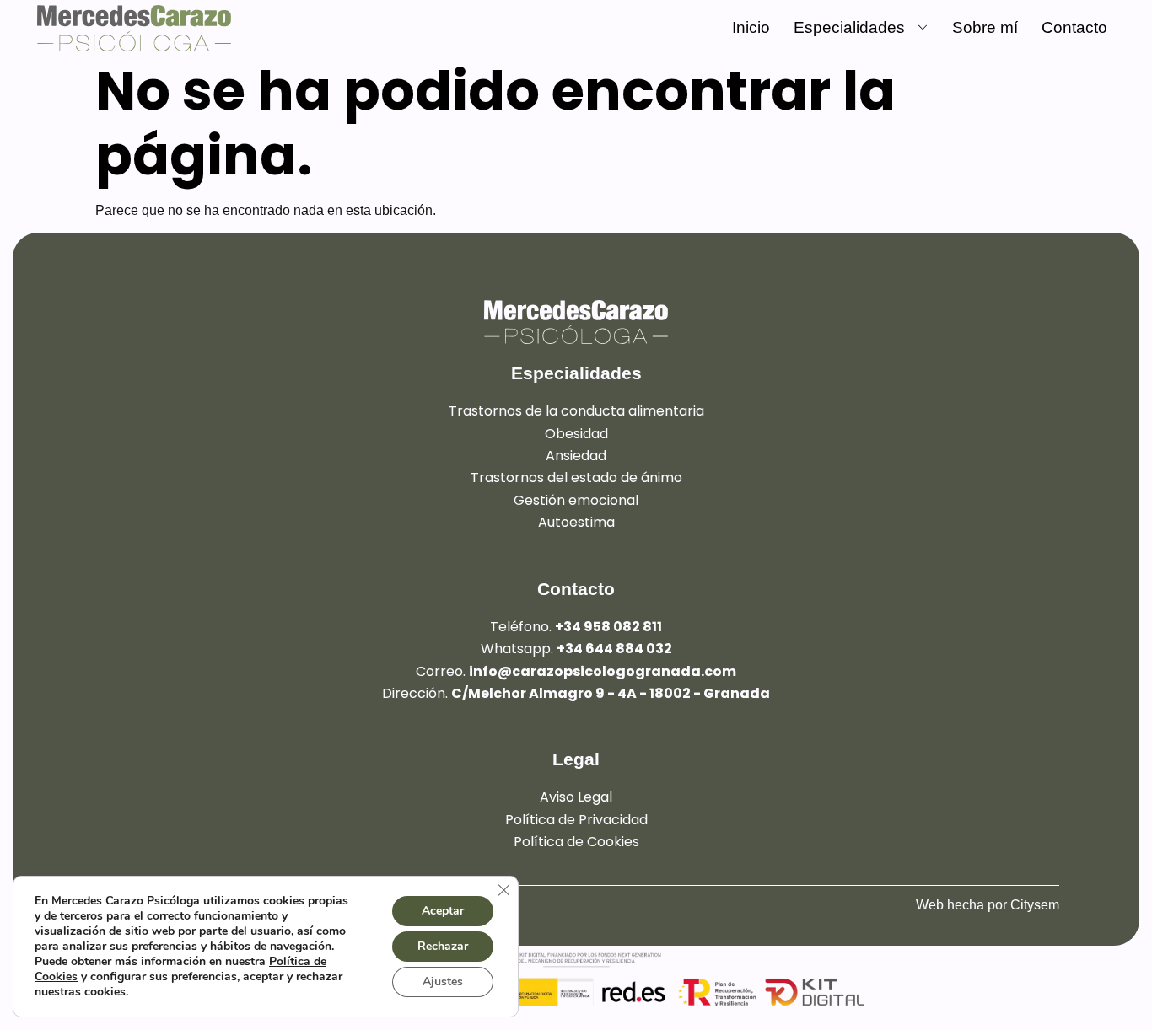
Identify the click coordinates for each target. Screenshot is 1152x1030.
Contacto (1074, 27)
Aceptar (443, 911)
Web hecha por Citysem (987, 905)
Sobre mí (985, 27)
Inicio (751, 27)
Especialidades (849, 27)
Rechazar (442, 946)
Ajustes (443, 982)
